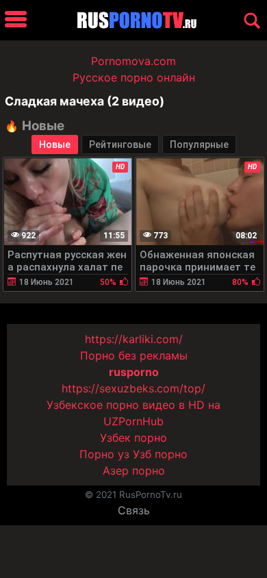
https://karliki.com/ (134, 339)
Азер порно (134, 470)
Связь (134, 510)
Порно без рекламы (134, 355)
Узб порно (160, 454)
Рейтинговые (120, 144)
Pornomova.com (133, 61)
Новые (55, 144)
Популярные (199, 144)
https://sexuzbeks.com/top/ (133, 388)
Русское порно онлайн (134, 77)
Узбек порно (133, 437)
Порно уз (104, 454)
